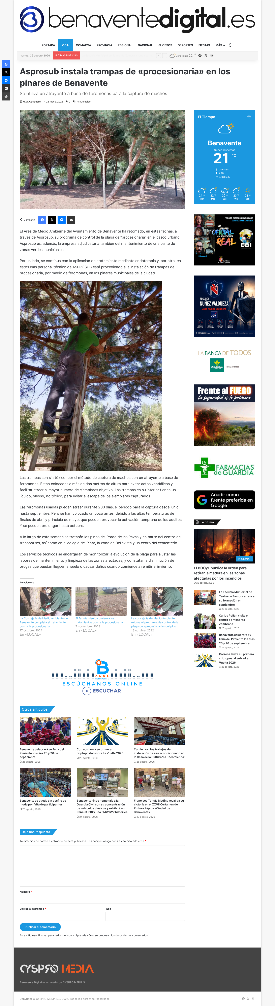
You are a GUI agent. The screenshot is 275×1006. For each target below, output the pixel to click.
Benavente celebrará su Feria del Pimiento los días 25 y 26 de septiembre (42, 753)
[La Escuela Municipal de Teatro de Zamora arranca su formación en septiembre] (205, 597)
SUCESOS (165, 45)
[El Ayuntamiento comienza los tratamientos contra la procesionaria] (101, 601)
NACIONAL (145, 45)
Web (108, 908)
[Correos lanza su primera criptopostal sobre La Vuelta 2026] (102, 731)
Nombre (26, 891)
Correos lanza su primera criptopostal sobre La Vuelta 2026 (236, 658)
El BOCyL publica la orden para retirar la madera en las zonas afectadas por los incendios (220, 573)
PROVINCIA (104, 45)
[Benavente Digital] (137, 19)
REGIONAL (125, 45)
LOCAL (65, 45)
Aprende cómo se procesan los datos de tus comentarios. (112, 935)
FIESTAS (204, 45)
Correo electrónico (33, 908)
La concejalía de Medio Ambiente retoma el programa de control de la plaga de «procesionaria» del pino (155, 622)
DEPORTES (185, 45)
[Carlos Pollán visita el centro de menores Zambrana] (205, 621)
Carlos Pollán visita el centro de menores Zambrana (114, 55)
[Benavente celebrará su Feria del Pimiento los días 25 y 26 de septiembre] (45, 731)
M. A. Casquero (32, 101)
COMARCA (83, 45)
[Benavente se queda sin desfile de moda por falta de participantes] (45, 782)
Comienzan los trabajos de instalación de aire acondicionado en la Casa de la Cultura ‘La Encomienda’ (159, 753)
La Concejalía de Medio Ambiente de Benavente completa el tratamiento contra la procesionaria (44, 622)
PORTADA (48, 45)
